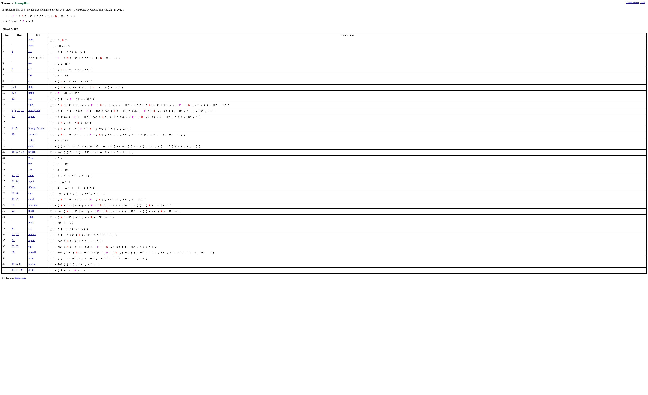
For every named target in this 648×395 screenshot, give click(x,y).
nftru (30, 39)
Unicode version (632, 2)
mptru (31, 116)
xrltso (31, 140)
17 (13, 199)
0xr (30, 63)
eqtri (30, 193)
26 (17, 193)
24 (17, 181)
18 (13, 151)
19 (22, 151)
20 (13, 193)
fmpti (31, 92)
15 (16, 128)
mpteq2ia (33, 205)
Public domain (20, 278)
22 (13, 175)
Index (642, 2)
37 (17, 270)
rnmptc (32, 234)
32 (13, 228)
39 (21, 270)
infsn (31, 258)
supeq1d (32, 134)
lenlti (31, 175)
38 (20, 264)
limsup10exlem (36, 128)
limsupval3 (34, 110)
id (29, 122)
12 (22, 110)
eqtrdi (31, 199)
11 (18, 110)
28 (13, 205)
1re (30, 169)
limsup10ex (22, 3)
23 (17, 175)
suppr (31, 146)
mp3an (32, 151)
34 (13, 240)
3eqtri (31, 270)
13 (13, 116)
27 (17, 199)
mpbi (31, 181)
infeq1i (32, 252)
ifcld (30, 87)
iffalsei (31, 187)
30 (13, 246)
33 (17, 234)
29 (13, 210)
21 (13, 181)
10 (13, 98)
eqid (30, 104)
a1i (30, 51)
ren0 (30, 222)
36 (13, 252)
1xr (30, 75)
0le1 (30, 157)
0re (30, 163)
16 (13, 134)
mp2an (32, 264)
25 (13, 187)
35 (17, 246)
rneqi (31, 210)
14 (13, 270)
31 (13, 234)
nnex (31, 45)
